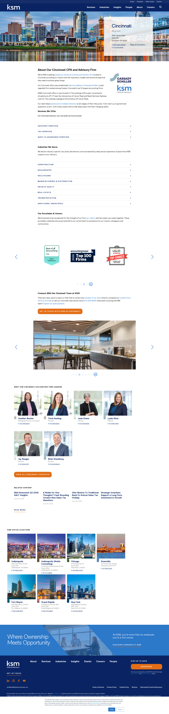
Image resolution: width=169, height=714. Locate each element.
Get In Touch (14, 673)
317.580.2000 (18, 570)
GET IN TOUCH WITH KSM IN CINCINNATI (60, 311)
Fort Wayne (17, 602)
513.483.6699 (119, 45)
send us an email (44, 301)
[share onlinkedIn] (8, 680)
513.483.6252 (54, 424)
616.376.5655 (48, 611)
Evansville (106, 561)
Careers (151, 7)
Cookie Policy (124, 687)
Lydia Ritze (113, 418)
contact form (125, 298)
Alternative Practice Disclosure (151, 687)
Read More (20, 510)
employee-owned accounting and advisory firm (74, 75)
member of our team (92, 298)
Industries (104, 7)
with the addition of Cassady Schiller (83, 85)
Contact (159, 1)
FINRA (55, 693)
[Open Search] (160, 7)
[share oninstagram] (13, 680)
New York (75, 602)
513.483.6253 (25, 424)
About (140, 7)
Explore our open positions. (54, 304)
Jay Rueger (23, 459)
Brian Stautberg (56, 459)
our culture (90, 218)
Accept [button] (112, 709)
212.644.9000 (78, 611)
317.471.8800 (47, 573)
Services (91, 7)
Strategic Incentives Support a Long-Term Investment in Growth (111, 495)
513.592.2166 (114, 424)
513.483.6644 (54, 464)
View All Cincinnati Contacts (33, 474)
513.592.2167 (24, 464)
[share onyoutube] (24, 680)
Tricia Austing (54, 418)
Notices (134, 687)
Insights (117, 7)
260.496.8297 (18, 611)
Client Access (150, 1)
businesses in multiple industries (64, 104)
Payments (140, 1)
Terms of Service (147, 673)
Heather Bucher (26, 418)
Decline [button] (120, 709)
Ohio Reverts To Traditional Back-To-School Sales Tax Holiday (85, 495)
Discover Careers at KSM (127, 645)
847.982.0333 (78, 570)
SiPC (58, 693)
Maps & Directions (137, 45)
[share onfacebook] (19, 680)
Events (132, 1)
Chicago (75, 561)
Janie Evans (83, 418)
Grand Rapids (48, 602)
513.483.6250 (84, 424)
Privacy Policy (95, 703)
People (128, 7)
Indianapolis (17, 561)
